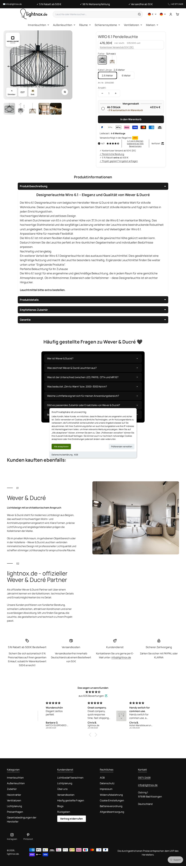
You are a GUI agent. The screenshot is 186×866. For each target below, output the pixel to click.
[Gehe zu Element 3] (32, 109)
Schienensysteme (106, 25)
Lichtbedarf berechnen (70, 777)
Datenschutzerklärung (62, 454)
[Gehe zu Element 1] (9, 109)
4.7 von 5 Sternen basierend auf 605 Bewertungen (135, 143)
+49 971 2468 (177, 4)
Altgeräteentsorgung (112, 811)
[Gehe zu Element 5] (56, 109)
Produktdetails (29, 299)
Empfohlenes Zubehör (34, 309)
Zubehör (12, 789)
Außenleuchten (62, 25)
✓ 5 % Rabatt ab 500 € (49, 4)
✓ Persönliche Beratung (112, 154)
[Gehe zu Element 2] (21, 109)
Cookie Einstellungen (112, 800)
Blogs (60, 806)
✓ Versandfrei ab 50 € (140, 4)
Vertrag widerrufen (71, 818)
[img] (93, 692)
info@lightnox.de (14, 4)
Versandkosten (65, 794)
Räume (83, 25)
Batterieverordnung (111, 806)
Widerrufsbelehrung (111, 794)
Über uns (62, 789)
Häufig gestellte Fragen (70, 800)
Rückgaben (63, 811)
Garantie (25, 319)
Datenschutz (107, 783)
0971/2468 (144, 777)
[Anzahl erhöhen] (115, 93)
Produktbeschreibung (33, 186)
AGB (76, 454)
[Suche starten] (139, 14)
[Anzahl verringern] (102, 93)
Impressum (106, 789)
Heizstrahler (14, 794)
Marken (150, 25)
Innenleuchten (37, 25)
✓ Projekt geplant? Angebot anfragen (119, 161)
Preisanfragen (15, 811)
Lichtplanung (14, 806)
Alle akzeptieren (61, 446)
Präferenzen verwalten (121, 446)
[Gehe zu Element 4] (44, 109)
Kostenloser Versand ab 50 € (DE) (117, 47)
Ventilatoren (131, 25)
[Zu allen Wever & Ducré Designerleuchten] (13, 39)
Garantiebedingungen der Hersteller (21, 819)
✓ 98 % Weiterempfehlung (95, 4)
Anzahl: (102, 87)
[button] (91, 735)
